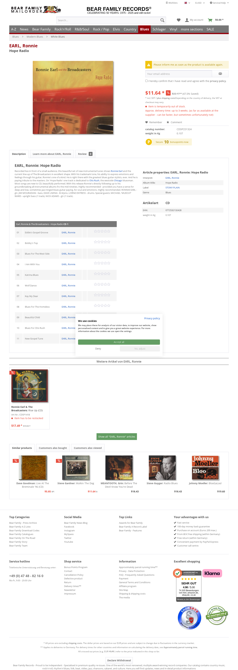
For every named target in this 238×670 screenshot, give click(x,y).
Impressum (70, 593)
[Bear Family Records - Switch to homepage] (37, 9)
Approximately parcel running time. (181, 647)
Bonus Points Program (75, 567)
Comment (176, 122)
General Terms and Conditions (134, 582)
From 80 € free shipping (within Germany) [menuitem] (198, 534)
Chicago (118, 180)
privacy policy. (218, 81)
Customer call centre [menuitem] (187, 545)
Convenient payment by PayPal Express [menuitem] (197, 541)
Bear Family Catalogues (21, 534)
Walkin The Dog (75, 483)
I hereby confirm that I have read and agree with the (187, 81)
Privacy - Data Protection (132, 571)
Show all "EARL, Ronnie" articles (116, 436)
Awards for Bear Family (131, 522)
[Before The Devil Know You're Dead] (119, 467)
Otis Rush (94, 180)
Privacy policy (152, 318)
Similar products (22, 448)
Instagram (69, 530)
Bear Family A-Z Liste (19, 526)
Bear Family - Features (130, 530)
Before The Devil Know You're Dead (119, 485)
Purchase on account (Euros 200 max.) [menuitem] (197, 530)
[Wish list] (178, 20)
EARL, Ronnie (23, 45)
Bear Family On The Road (22, 538)
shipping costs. (75, 643)
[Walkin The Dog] (76, 467)
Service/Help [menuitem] (219, 2)
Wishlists (173, 2)
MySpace (69, 534)
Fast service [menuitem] (183, 522)
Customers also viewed (88, 448)
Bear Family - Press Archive (23, 522)
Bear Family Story (18, 541)
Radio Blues (162, 483)
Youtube (68, 541)
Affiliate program (127, 586)
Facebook (69, 526)
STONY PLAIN (173, 187)
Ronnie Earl (116, 171)
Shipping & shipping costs (132, 593)
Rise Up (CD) (27, 408)
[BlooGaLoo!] (205, 467)
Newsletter (69, 590)
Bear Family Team (18, 545)
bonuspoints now (179, 142)
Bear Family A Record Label (133, 526)
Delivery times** (72, 586)
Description (19, 154)
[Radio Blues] (162, 467)
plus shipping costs (166, 98)
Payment (123, 578)
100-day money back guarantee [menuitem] (193, 526)
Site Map (123, 590)
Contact (68, 571)
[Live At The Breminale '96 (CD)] (33, 467)
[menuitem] (111, 20)
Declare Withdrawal (119, 660)
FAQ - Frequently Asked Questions (136, 574)
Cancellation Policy (73, 574)
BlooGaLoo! (205, 483)
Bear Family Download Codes (24, 530)
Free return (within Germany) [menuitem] (192, 538)
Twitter (67, 538)
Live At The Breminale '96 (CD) (32, 485)
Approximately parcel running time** (138, 567)
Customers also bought (53, 448)
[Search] (162, 20)
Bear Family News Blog (75, 522)
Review (84, 154)
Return (67, 582)
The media (124, 597)
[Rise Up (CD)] (29, 385)
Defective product (73, 578)
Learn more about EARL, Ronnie (52, 154)
